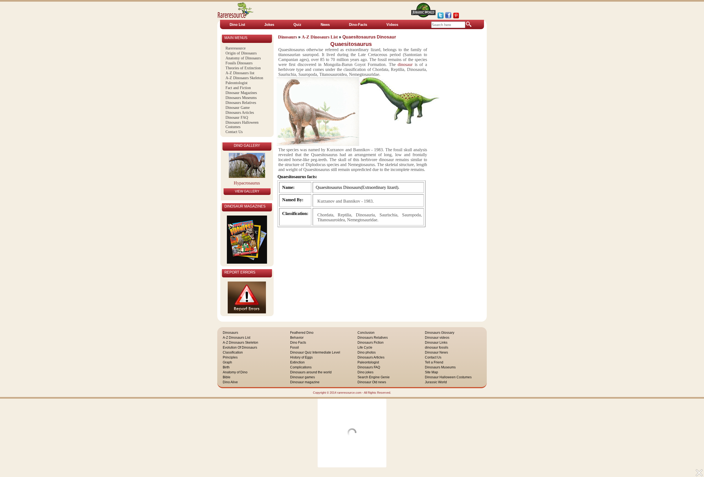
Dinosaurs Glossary (439, 333)
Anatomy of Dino (235, 372)
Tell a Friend (434, 362)
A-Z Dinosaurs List (236, 338)
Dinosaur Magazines (241, 93)
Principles (230, 357)
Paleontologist (237, 83)
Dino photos (367, 352)
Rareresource (236, 48)
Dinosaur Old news (372, 382)
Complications (301, 367)
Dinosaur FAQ (237, 117)
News (325, 25)
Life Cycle (365, 347)
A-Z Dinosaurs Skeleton (244, 78)
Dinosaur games (302, 377)
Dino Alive (230, 382)
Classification (233, 352)
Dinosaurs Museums (241, 98)
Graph (227, 362)
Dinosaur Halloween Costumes (448, 377)
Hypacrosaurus (247, 183)
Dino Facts (298, 342)
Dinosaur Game (238, 108)
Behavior (297, 338)
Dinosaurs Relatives (241, 103)
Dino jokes (365, 372)
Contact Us (234, 132)
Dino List (237, 25)
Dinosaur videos (437, 338)
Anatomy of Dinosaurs (243, 58)
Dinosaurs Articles (240, 113)
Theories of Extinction (243, 68)
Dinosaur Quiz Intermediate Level (315, 352)
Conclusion (366, 333)
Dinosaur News (436, 352)
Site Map (431, 372)
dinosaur (405, 64)
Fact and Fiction (238, 88)
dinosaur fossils (436, 347)
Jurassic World (436, 382)
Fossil (294, 347)
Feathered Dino (302, 333)
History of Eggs (301, 357)
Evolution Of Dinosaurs (240, 347)
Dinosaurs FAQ (369, 367)
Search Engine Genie (374, 377)
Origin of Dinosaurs (241, 53)
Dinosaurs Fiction (371, 342)
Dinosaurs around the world (311, 372)
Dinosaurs (230, 333)
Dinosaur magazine (305, 382)
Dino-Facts (358, 25)
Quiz (297, 25)
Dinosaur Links (436, 342)
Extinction (297, 362)
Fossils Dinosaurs (239, 63)
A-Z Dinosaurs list (240, 73)
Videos (392, 25)
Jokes (269, 25)
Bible (226, 377)
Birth (226, 367)
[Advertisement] (461, 120)
